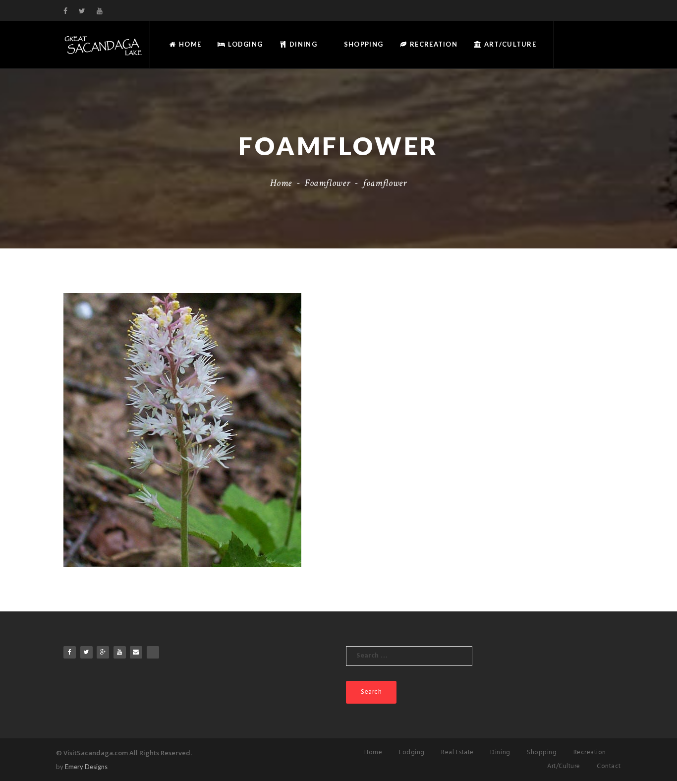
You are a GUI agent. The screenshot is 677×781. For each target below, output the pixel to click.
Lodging (244, 44)
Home (189, 44)
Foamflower (327, 183)
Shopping (363, 44)
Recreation (432, 44)
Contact (609, 766)
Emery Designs (86, 767)
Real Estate (457, 752)
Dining (302, 44)
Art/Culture (509, 44)
